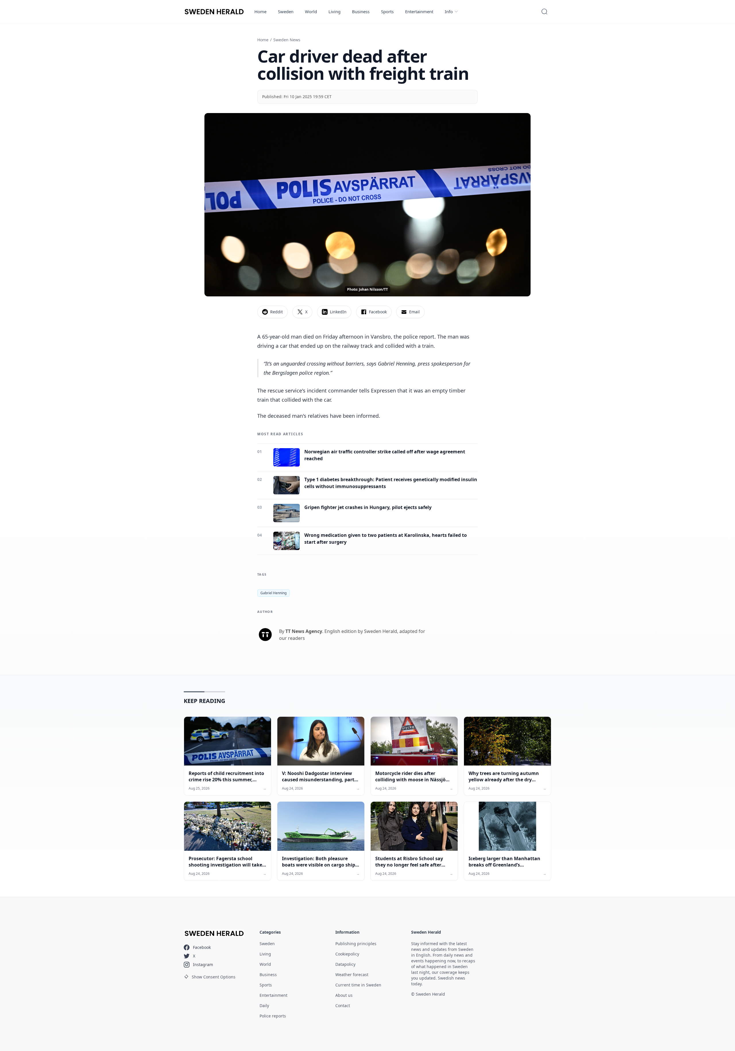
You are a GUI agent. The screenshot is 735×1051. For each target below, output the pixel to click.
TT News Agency (303, 631)
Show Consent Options (213, 977)
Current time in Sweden (358, 985)
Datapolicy (345, 964)
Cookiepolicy (347, 954)
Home (260, 11)
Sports (387, 11)
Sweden (285, 11)
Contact (342, 1005)
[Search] (544, 11)
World (311, 11)
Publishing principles (355, 943)
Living (334, 11)
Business (361, 11)
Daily (264, 1005)
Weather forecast (351, 974)
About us (344, 995)
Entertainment (419, 11)
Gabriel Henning (273, 592)
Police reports (273, 1016)
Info (449, 11)
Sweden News (286, 39)
